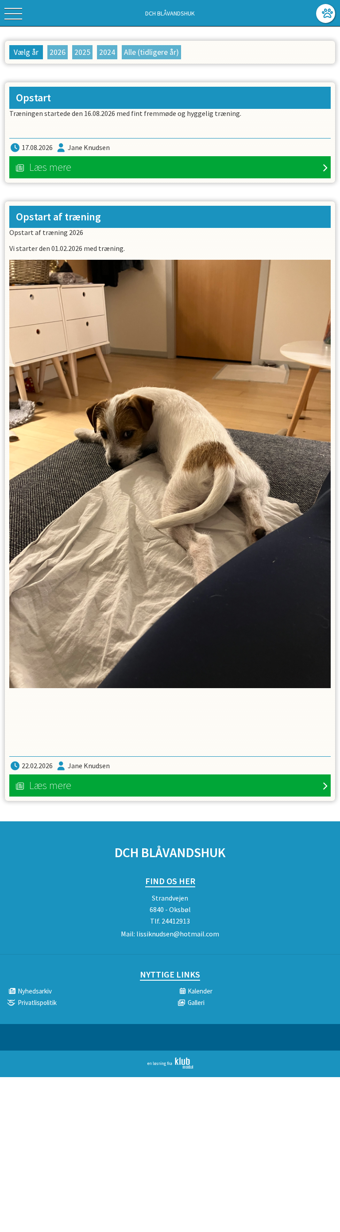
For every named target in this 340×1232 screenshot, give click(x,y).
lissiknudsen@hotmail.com (177, 933)
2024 (107, 52)
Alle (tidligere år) (151, 52)
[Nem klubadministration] (170, 1067)
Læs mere (50, 167)
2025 (82, 52)
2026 (58, 52)
